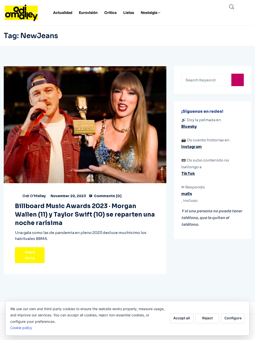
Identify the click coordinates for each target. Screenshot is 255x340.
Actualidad (62, 12)
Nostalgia (149, 12)
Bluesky (189, 126)
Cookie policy (21, 328)
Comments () (107, 196)
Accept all (181, 318)
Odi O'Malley (34, 196)
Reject (207, 318)
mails (186, 193)
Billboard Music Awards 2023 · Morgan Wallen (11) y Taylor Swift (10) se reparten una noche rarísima (85, 214)
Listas (128, 12)
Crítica (110, 12)
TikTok (188, 173)
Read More (30, 255)
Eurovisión (88, 12)
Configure (233, 318)
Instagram (191, 146)
